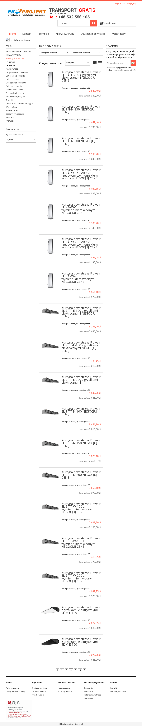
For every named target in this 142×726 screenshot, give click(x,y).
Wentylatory (11, 107)
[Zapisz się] (133, 63)
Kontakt (113, 688)
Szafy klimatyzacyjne (15, 96)
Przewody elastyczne (15, 93)
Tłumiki (9, 100)
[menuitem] (12, 33)
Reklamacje (88, 691)
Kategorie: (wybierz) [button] (49, 52)
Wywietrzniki (12, 110)
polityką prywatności (127, 70)
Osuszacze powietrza (15, 75)
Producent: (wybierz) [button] (81, 52)
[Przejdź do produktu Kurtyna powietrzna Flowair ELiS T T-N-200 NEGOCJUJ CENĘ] (50, 476)
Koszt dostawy (64, 688)
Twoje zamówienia (39, 688)
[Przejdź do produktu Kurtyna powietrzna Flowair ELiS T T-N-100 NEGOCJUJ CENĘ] (50, 412)
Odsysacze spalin (14, 86)
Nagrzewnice (12, 69)
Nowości (10, 117)
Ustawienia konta (39, 691)
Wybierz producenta (14, 134)
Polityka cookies (12, 688)
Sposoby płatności (65, 691)
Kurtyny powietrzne (15, 58)
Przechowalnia (38, 695)
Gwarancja (88, 688)
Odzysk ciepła (12, 79)
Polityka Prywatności (92, 695)
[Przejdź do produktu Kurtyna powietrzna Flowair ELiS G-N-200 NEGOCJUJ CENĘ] (50, 146)
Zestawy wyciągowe (15, 114)
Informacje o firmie (118, 691)
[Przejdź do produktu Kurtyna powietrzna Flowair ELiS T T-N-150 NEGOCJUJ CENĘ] (50, 444)
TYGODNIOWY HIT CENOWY (18, 51)
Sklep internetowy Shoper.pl (71, 724)
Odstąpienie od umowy (15, 691)
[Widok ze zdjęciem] (95, 62)
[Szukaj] (93, 23)
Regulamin (88, 698)
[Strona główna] (51, 12)
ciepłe (12, 65)
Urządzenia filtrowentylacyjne (19, 103)
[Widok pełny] (100, 62)
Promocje (10, 120)
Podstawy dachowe (14, 89)
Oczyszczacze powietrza (17, 72)
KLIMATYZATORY (13, 55)
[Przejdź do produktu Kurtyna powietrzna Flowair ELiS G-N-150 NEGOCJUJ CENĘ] (50, 114)
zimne (12, 62)
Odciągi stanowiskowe (16, 82)
